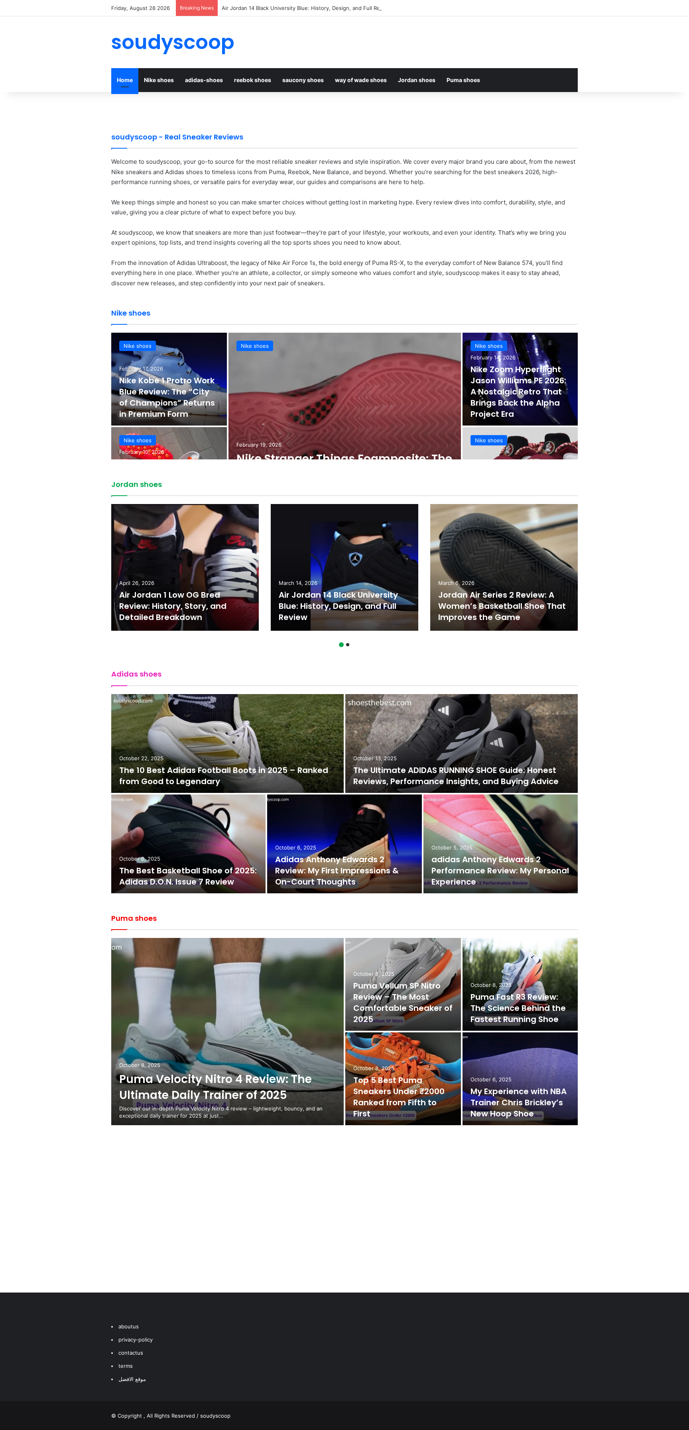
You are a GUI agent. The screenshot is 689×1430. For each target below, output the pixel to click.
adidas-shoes (204, 80)
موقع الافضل (132, 1379)
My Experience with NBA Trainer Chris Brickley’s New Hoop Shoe (518, 1102)
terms (125, 1366)
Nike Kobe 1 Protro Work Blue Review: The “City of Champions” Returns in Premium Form (167, 397)
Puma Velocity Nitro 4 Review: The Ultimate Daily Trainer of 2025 (215, 1086)
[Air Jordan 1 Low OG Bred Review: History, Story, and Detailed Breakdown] (185, 567)
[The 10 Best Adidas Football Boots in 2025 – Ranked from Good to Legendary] (227, 743)
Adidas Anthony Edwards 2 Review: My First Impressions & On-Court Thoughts (337, 870)
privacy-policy (135, 1339)
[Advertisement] (344, 1217)
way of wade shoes (361, 80)
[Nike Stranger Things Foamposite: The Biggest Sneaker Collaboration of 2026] (344, 426)
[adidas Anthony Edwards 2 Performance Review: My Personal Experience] (500, 843)
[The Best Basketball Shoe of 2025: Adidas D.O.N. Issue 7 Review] (188, 843)
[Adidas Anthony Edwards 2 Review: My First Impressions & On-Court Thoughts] (344, 843)
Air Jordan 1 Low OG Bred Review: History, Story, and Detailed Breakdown (172, 606)
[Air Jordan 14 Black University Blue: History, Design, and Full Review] (344, 567)
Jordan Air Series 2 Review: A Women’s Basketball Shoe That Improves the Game (502, 606)
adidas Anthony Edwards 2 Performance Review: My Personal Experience (500, 870)
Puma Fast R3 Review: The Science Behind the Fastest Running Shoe (518, 1008)
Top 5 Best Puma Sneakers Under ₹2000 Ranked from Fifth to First (399, 1097)
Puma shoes (463, 80)
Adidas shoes (136, 674)
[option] (344, 426)
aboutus (128, 1326)
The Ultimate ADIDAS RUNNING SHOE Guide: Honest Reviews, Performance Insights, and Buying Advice (456, 776)
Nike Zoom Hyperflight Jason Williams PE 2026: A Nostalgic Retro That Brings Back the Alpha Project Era (518, 392)
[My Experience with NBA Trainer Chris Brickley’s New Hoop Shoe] (520, 1078)
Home (125, 80)
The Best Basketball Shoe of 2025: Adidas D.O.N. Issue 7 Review (188, 876)
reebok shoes (252, 80)
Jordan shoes (416, 80)
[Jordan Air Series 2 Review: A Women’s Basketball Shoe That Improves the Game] (504, 567)
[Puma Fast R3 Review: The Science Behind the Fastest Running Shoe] (520, 984)
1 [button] (341, 644)
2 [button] (347, 644)
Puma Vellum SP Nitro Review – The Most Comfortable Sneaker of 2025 (403, 1002)
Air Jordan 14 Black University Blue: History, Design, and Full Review (307, 8)
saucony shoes (303, 80)
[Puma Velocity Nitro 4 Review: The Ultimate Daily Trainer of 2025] (227, 1031)
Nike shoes (159, 80)
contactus (130, 1353)
